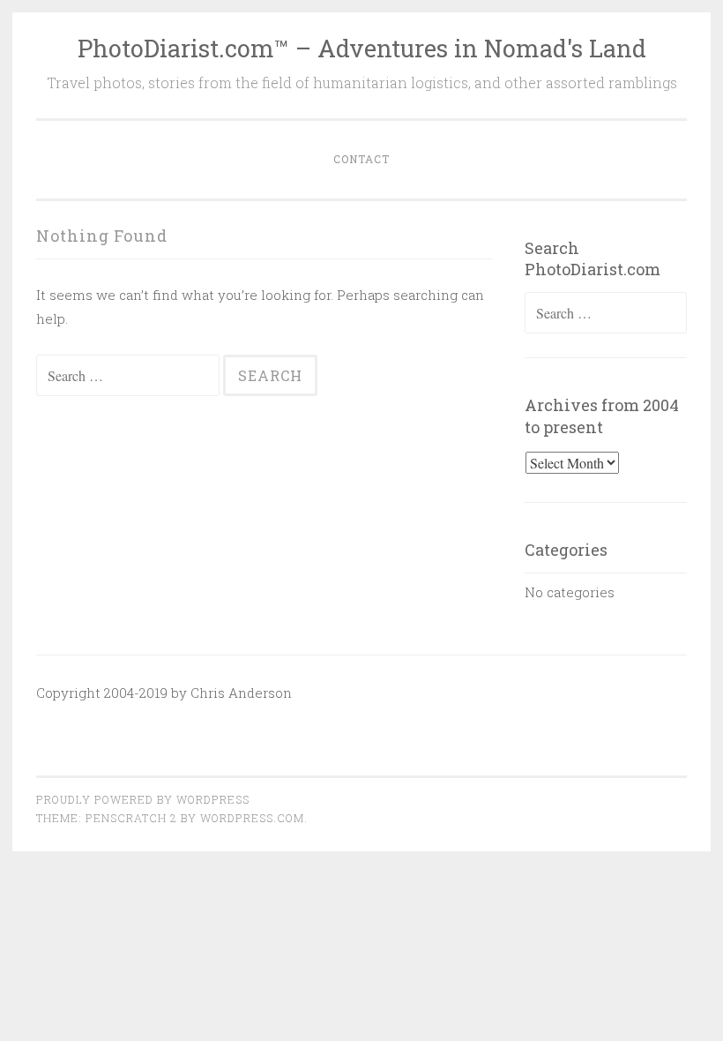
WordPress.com (252, 818)
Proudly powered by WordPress (143, 799)
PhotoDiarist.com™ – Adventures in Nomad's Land (362, 48)
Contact (361, 159)
